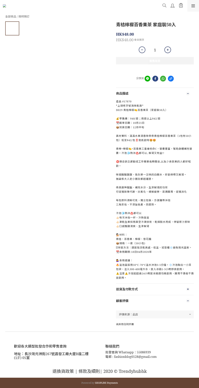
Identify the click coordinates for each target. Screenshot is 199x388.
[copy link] (171, 79)
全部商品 (10, 16)
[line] (147, 79)
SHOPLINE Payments (106, 382)
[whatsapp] (163, 79)
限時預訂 (23, 16)
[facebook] (155, 79)
